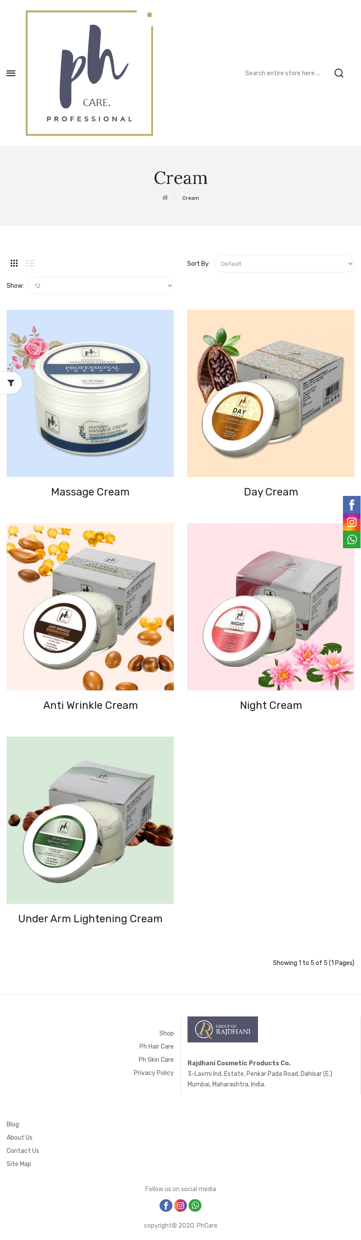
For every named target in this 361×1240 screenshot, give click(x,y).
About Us (20, 1137)
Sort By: (198, 264)
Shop (166, 1033)
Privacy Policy (154, 1073)
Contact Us (23, 1151)
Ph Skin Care (156, 1060)
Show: (15, 286)
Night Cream (271, 705)
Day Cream (271, 492)
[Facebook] (166, 1205)
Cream (190, 198)
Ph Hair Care (157, 1046)
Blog (13, 1124)
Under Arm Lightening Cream (90, 919)
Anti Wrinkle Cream (90, 705)
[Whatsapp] (195, 1205)
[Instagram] (181, 1205)
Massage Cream (90, 492)
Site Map (19, 1164)
